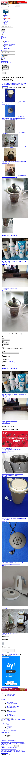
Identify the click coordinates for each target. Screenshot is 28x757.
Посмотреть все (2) (6, 290)
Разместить (4, 37)
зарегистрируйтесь (13, 654)
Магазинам (9, 714)
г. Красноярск (5, 83)
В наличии (10, 361)
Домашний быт (13, 83)
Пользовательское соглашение (8, 740)
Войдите (4, 654)
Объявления (10, 712)
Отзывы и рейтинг (11, 707)
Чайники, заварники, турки (12, 84)
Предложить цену (14, 352)
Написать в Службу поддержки (9, 747)
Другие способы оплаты (10, 730)
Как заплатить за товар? (13, 706)
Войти (3, 58)
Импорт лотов (10, 705)
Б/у (8, 359)
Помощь (3, 699)
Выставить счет (11, 715)
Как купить (9, 700)
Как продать (10, 702)
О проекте (3, 692)
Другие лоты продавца (9, 235)
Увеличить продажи (12, 703)
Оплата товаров (5, 732)
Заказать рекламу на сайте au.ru (10, 687)
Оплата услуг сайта (6, 723)
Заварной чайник (12, 362)
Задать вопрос (5, 339)
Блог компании (10, 695)
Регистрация (4, 61)
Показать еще (5, 636)
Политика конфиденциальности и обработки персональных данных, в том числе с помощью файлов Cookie (13, 743)
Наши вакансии (11, 694)
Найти (3, 29)
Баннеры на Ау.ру (11, 711)
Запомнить (5, 55)
